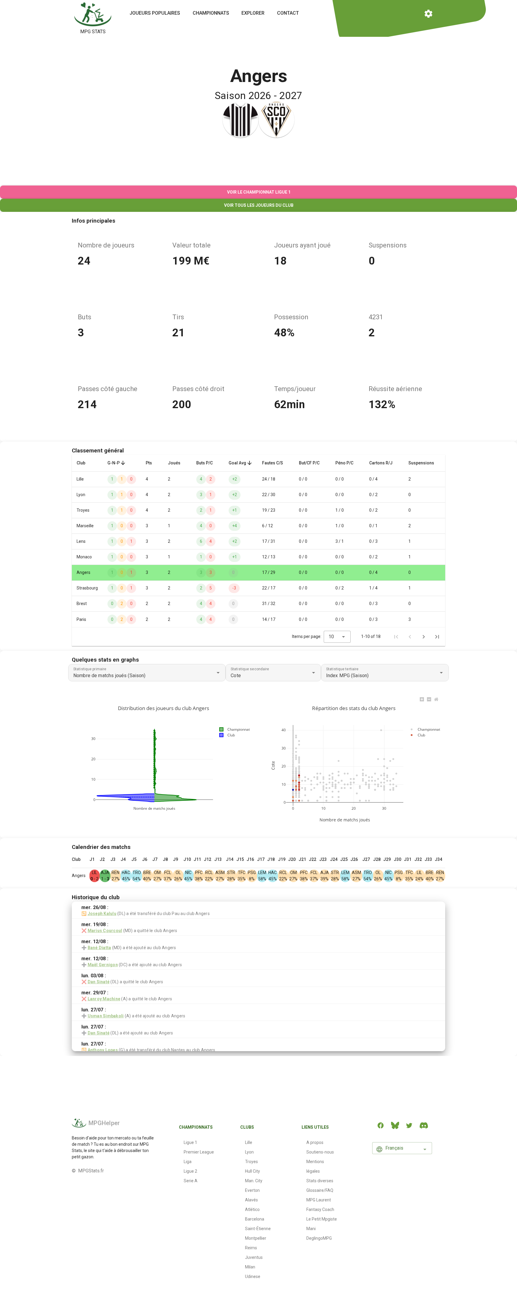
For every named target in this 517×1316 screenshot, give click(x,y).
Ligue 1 (190, 1142)
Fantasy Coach (320, 1209)
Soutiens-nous (320, 1152)
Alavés (251, 1200)
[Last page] (437, 636)
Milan (250, 1267)
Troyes (251, 1161)
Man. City (253, 1180)
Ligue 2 (190, 1171)
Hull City (252, 1171)
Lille (248, 1142)
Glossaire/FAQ (319, 1190)
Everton (252, 1190)
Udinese (252, 1276)
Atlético (252, 1209)
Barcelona (254, 1219)
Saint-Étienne (258, 1228)
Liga (187, 1161)
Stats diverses (319, 1180)
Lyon (249, 1152)
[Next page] (423, 636)
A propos (314, 1142)
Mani (311, 1228)
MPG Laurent (318, 1200)
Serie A (190, 1180)
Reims (251, 1247)
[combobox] (337, 637)
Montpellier (255, 1238)
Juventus (254, 1257)
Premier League (199, 1152)
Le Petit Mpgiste (321, 1219)
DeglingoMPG (319, 1238)
